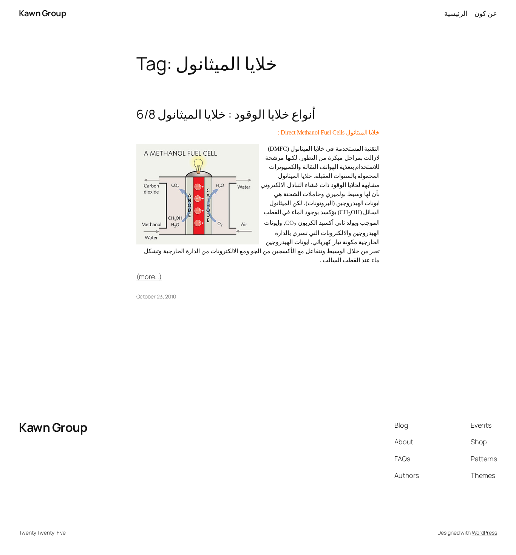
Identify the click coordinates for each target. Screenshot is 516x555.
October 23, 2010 (156, 296)
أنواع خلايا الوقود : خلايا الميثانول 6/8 (225, 114)
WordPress (484, 532)
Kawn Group (42, 13)
